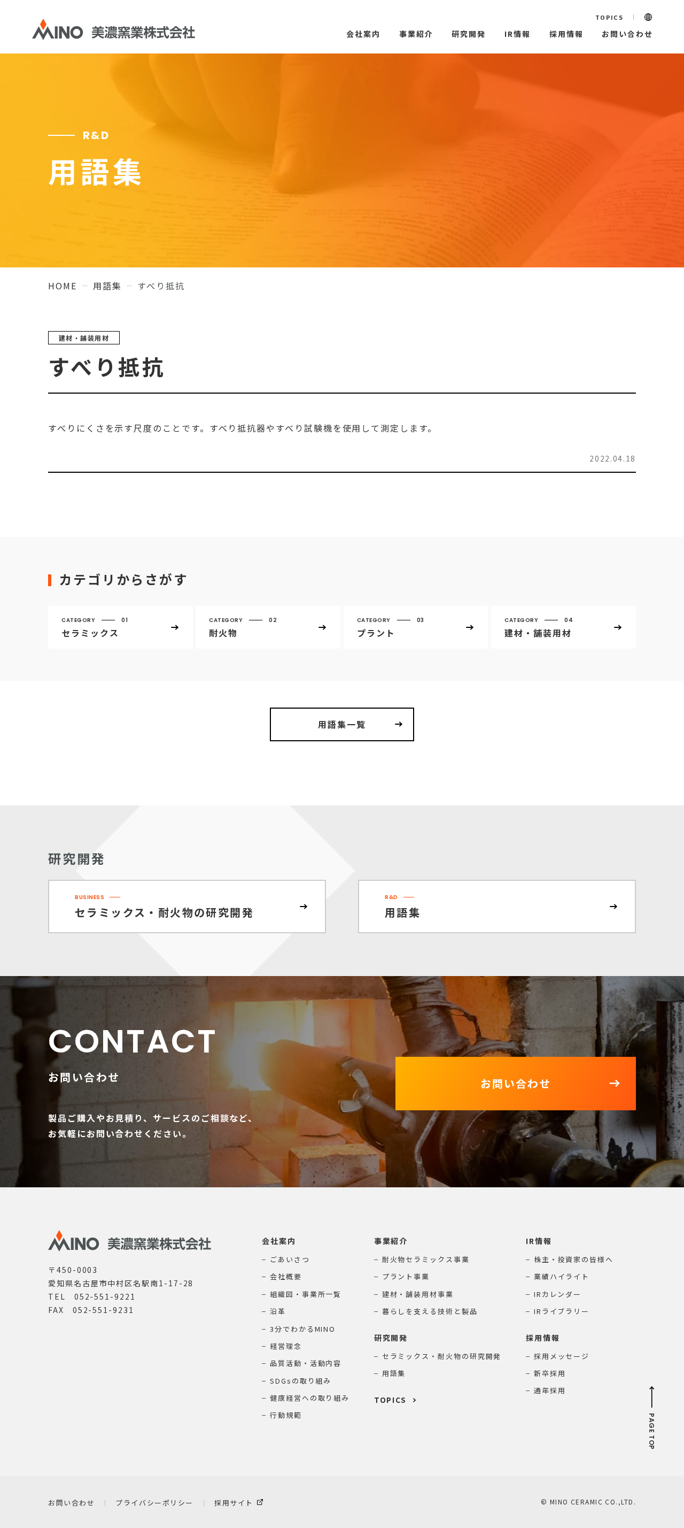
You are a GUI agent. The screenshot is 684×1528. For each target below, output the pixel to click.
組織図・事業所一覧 (305, 1294)
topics (390, 1399)
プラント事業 (406, 1276)
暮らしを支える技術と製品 (430, 1311)
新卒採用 (550, 1373)
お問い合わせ (71, 1503)
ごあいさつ (290, 1259)
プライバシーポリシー (154, 1503)
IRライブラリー (561, 1311)
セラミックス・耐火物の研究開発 (442, 1356)
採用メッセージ (561, 1356)
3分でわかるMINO (303, 1329)
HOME (62, 285)
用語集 (107, 285)
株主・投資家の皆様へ (573, 1259)
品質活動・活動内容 (305, 1363)
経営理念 (286, 1346)
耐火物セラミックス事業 (426, 1259)
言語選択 (648, 17)
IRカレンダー (557, 1294)
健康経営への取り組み (309, 1398)
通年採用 (550, 1390)
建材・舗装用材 (84, 337)
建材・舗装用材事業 (418, 1294)
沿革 (278, 1311)
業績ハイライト (561, 1276)
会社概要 (286, 1276)
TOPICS (609, 17)
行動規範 (286, 1415)
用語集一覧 (342, 724)
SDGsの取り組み (300, 1381)
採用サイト (233, 1503)
